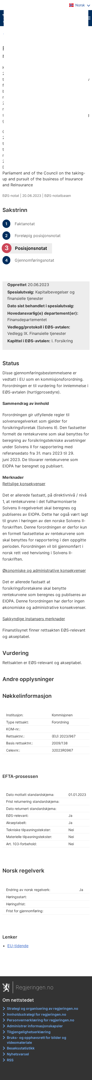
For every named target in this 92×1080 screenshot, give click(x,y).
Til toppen (46, 969)
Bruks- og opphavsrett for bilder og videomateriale (36, 1040)
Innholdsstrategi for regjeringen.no (36, 1014)
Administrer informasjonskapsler (35, 1026)
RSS (10, 1060)
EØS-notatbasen (57, 195)
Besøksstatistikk (21, 1048)
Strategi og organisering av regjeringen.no (42, 1008)
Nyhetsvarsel (18, 1054)
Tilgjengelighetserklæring (29, 1032)
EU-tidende (17, 945)
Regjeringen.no (34, 987)
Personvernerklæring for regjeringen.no (40, 1020)
